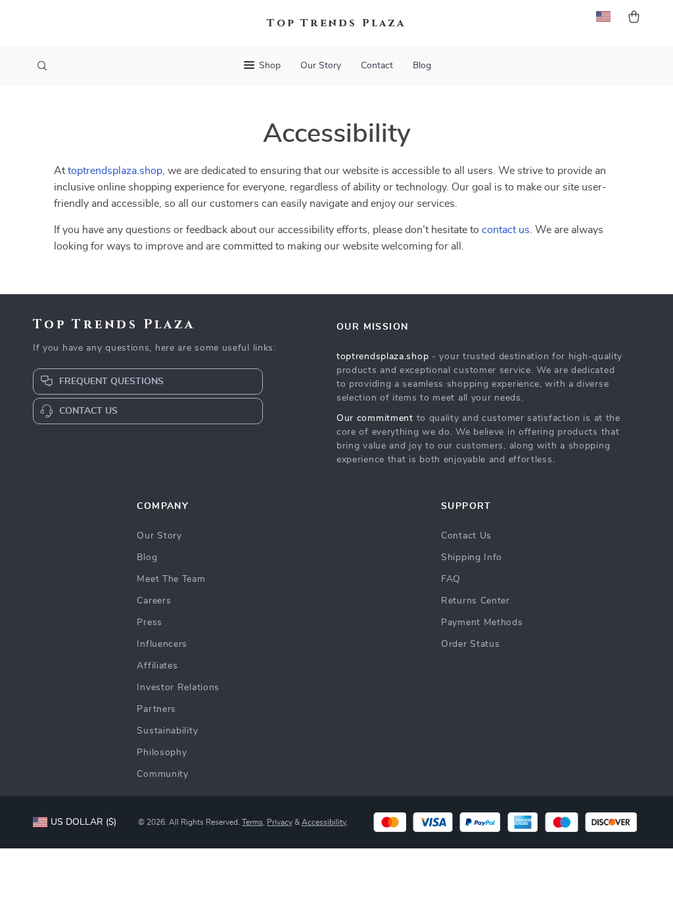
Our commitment (374, 418)
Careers (154, 600)
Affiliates (157, 665)
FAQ (451, 579)
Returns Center (475, 600)
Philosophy (162, 752)
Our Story (320, 65)
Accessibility (324, 822)
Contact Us (466, 535)
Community (162, 774)
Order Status (470, 644)
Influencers (162, 644)
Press (149, 622)
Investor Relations (178, 687)
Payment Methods (482, 622)
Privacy (279, 822)
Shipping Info (471, 557)
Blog (422, 65)
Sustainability (167, 730)
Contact (377, 65)
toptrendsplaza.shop (115, 170)
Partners (156, 709)
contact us (506, 230)
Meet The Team (171, 579)
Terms (252, 822)
